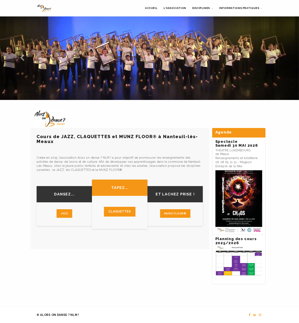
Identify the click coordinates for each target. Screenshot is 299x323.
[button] (202, 8)
